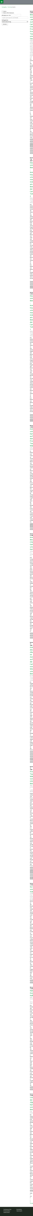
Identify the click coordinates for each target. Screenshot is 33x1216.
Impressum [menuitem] (19, 1211)
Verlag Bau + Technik (6, 7)
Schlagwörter (5, 20)
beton (4, 11)
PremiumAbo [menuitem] (7, 1211)
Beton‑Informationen (8, 13)
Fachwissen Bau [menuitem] (7, 1209)
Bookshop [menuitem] (19, 1209)
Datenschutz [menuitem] (7, 1212)
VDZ (31, 756)
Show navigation (1, 1)
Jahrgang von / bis (6, 15)
